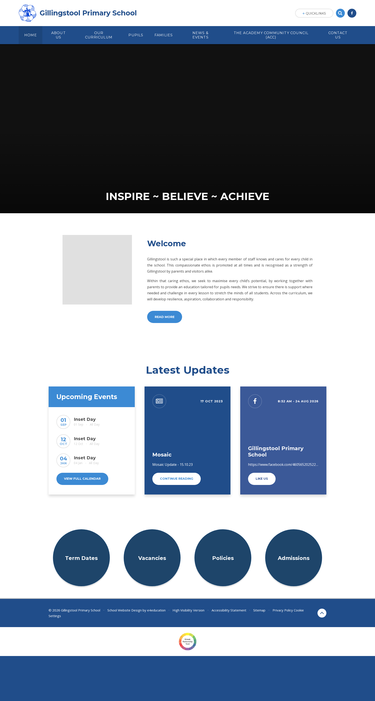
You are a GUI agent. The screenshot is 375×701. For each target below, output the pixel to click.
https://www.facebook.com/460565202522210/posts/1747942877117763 (306, 464)
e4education (156, 610)
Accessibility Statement (229, 610)
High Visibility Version (188, 610)
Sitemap (259, 610)
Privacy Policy (283, 610)
